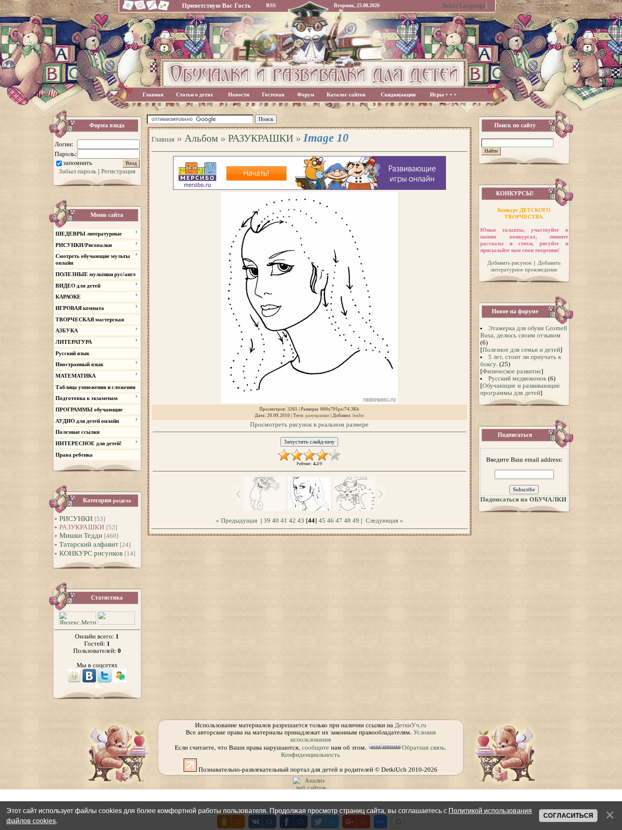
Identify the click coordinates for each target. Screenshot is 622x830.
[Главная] (127, 9)
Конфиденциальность (310, 754)
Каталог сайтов (346, 94)
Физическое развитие (511, 371)
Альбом (201, 138)
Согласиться (568, 815)
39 (267, 520)
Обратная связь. (424, 747)
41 (284, 520)
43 (300, 520)
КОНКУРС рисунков (91, 553)
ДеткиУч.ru (411, 725)
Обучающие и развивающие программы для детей (520, 389)
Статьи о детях (194, 94)
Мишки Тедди (80, 535)
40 (275, 520)
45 (322, 520)
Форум (305, 94)
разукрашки (317, 415)
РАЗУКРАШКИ (82, 527)
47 (339, 520)
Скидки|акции (398, 94)
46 (330, 520)
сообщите (315, 747)
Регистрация (118, 171)
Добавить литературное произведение (525, 266)
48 (347, 520)
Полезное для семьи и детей (521, 349)
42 (292, 520)
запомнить (77, 162)
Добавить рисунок (509, 263)
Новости (238, 94)
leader (358, 415)
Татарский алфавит (88, 544)
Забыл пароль (77, 171)
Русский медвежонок (517, 378)
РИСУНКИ (76, 519)
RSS (271, 5)
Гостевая (273, 94)
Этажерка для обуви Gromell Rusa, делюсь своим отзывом (523, 332)
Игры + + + (443, 94)
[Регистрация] (152, 9)
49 (355, 520)
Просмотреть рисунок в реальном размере (309, 424)
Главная (153, 94)
